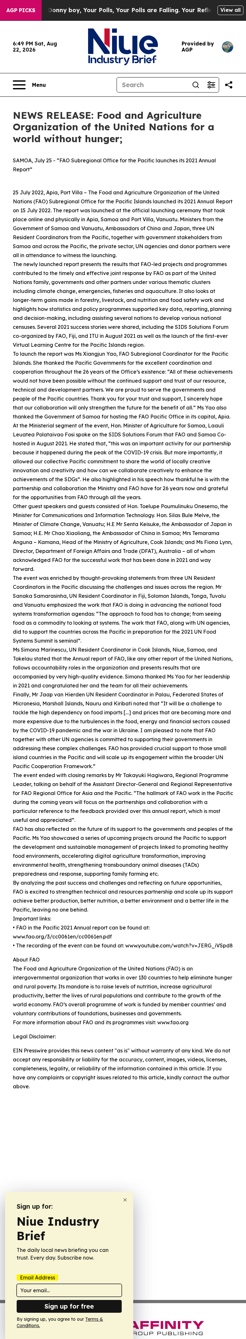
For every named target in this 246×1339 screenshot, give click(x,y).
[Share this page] (228, 84)
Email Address (37, 1277)
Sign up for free (69, 1306)
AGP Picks (20, 10)
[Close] (125, 1200)
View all (230, 10)
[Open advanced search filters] (211, 84)
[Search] (195, 84)
